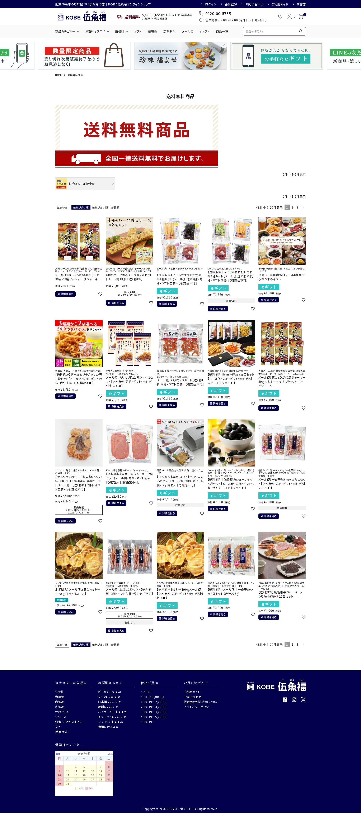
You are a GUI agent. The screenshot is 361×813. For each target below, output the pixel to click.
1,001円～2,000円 (154, 702)
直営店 (301, 4)
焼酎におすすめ (108, 707)
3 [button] (297, 207)
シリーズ (60, 717)
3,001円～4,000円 (154, 712)
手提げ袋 (61, 732)
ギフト (138, 31)
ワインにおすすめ (109, 697)
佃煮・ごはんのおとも (69, 722)
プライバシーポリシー (198, 707)
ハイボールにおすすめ (112, 712)
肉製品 (59, 702)
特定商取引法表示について (202, 702)
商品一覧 (222, 31)
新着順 (115, 207)
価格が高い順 (100, 207)
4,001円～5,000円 (154, 717)
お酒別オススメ (95, 31)
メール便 (188, 31)
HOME (59, 75)
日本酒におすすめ (110, 702)
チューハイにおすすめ (112, 717)
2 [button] (292, 207)
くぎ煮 (59, 692)
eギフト (205, 31)
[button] (303, 208)
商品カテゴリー (65, 31)
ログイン (210, 4)
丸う (58, 727)
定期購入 (169, 31)
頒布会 (152, 31)
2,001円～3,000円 (154, 707)
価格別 (119, 31)
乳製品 (59, 707)
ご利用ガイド (280, 4)
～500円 (147, 692)
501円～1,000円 (152, 697)
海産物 (59, 697)
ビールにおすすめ (109, 692)
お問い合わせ (254, 4)
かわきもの (62, 712)
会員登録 (231, 4)
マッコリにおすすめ (110, 722)
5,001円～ (148, 722)
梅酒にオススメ (108, 727)
